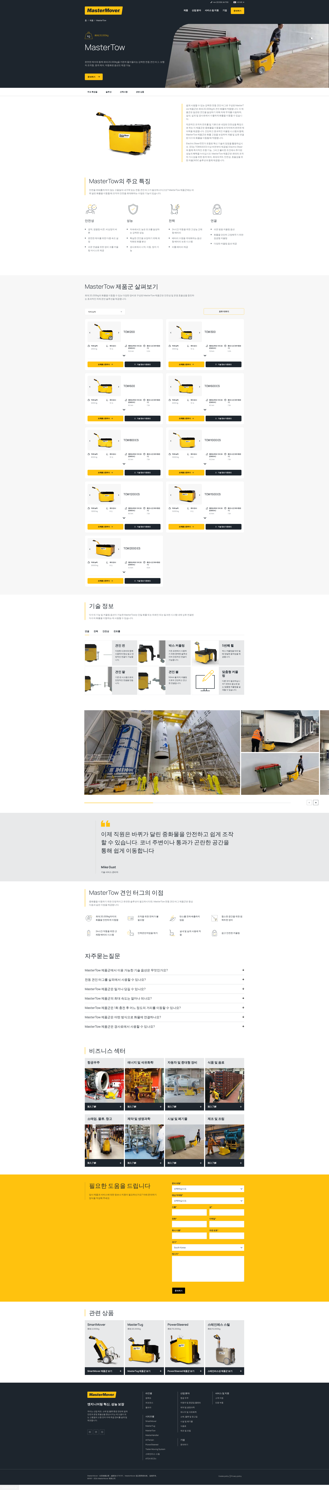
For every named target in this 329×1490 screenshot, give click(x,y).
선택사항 (124, 92)
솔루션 (109, 92)
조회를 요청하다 (104, 364)
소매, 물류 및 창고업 (189, 1416)
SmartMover (150, 1421)
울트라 (148, 1407)
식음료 (183, 1426)
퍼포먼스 (149, 1402)
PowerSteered (151, 1444)
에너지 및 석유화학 (188, 1412)
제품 (186, 10)
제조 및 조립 (185, 1430)
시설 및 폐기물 (186, 1421)
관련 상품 (140, 92)
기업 (225, 10)
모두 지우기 (224, 311)
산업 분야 (196, 10)
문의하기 (237, 10)
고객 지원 (219, 1398)
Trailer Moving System (155, 1449)
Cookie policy (223, 1476)
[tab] (87, 631)
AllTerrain (149, 1440)
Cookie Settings (9, 1487)
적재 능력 (92, 311)
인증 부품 (219, 1402)
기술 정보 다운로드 (144, 364)
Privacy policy (236, 1476)
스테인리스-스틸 (152, 1454)
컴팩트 (148, 1398)
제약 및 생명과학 (187, 1407)
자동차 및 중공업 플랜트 (190, 1402)
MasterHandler (152, 1435)
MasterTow (150, 1430)
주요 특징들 (92, 92)
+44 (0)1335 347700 (220, 2)
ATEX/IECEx (150, 1458)
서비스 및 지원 (212, 10)
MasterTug (150, 1426)
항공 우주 (184, 1398)
